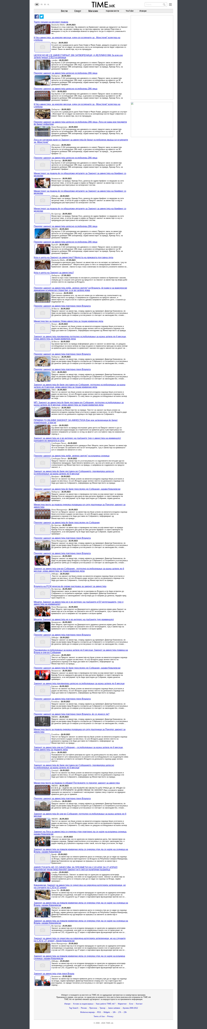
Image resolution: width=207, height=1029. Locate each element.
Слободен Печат (58, 443)
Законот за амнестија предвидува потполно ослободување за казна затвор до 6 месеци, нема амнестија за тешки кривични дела (80, 337)
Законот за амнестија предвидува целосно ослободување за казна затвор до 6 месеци (79, 683)
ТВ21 (53, 91)
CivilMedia (56, 801)
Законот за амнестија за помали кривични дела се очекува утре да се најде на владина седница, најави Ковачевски (79, 957)
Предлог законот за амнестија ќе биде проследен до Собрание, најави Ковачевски (77, 489)
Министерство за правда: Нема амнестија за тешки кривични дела (68, 321)
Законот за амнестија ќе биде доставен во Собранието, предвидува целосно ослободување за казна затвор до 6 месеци (74, 472)
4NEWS (54, 229)
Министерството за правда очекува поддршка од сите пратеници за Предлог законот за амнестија (79, 505)
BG (45, 4)
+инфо (54, 60)
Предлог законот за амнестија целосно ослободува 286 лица (65, 73)
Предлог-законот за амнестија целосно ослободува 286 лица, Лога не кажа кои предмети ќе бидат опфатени (80, 123)
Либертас (55, 76)
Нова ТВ (55, 890)
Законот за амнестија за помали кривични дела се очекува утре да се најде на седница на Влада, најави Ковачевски (81, 850)
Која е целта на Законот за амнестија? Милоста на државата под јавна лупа (73, 257)
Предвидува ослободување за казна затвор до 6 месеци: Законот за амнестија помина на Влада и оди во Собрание (81, 651)
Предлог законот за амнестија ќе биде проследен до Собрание (67, 522)
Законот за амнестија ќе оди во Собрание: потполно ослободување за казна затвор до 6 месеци (80, 815)
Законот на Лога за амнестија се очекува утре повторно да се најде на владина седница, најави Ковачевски (80, 832)
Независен (56, 178)
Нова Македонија (59, 127)
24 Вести (55, 309)
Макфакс (55, 476)
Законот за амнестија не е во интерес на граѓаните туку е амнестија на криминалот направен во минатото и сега (77, 439)
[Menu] (170, 4)
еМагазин (55, 145)
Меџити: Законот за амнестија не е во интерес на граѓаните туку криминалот (74, 619)
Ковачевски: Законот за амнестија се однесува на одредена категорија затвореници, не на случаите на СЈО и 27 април (80, 886)
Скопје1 (54, 770)
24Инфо (54, 196)
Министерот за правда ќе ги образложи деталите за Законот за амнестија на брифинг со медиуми (80, 174)
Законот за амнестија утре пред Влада (54, 973)
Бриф (53, 854)
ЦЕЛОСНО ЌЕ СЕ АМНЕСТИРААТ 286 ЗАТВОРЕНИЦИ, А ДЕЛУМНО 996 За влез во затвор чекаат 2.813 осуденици (78, 56)
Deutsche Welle (58, 25)
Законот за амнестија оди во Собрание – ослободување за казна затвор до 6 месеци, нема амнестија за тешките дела (78, 748)
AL (48, 4)
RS (42, 4)
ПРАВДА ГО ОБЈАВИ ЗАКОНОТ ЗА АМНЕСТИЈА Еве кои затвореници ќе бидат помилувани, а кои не (76, 421)
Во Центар (56, 161)
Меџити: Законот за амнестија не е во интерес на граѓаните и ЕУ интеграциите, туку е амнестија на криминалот (78, 603)
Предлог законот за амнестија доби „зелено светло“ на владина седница (71, 456)
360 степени (56, 293)
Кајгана (54, 686)
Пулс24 (54, 245)
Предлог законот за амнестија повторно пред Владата (62, 306)
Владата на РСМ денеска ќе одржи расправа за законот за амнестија (70, 586)
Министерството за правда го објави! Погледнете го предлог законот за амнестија (77, 783)
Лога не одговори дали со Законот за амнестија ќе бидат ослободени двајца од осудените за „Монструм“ (81, 141)
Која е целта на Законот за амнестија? (54, 272)
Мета (53, 752)
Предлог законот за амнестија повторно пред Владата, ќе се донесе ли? (71, 714)
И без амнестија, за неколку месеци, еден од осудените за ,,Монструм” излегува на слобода (77, 38)
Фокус (54, 43)
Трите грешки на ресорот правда (51, 22)
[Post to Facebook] (36, 16)
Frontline (55, 702)
